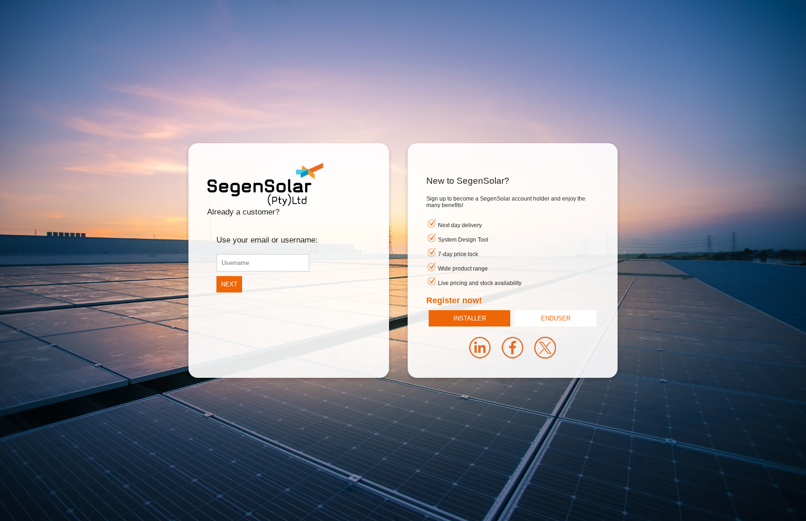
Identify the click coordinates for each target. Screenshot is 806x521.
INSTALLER (469, 318)
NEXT (229, 284)
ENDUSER (555, 318)
